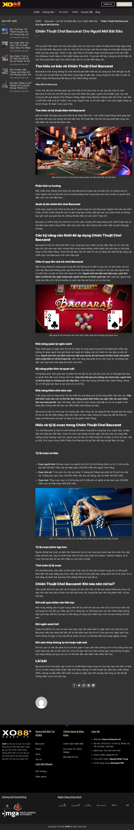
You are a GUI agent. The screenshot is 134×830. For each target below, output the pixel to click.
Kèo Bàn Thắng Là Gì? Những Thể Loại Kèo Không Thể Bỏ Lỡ (21, 85)
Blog (98, 12)
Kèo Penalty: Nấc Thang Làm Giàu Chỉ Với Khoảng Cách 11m (20, 72)
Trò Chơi (63, 12)
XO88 (36, 12)
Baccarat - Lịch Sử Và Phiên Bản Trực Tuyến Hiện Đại (71, 21)
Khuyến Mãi (87, 12)
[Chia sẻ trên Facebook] (74, 685)
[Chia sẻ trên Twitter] (79, 685)
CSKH (75, 12)
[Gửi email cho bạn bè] (84, 685)
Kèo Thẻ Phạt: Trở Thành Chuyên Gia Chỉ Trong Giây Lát (19, 32)
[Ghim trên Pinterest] (88, 685)
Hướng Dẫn (48, 12)
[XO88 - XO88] (15, 4)
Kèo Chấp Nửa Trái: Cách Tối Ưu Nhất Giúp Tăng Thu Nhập (20, 45)
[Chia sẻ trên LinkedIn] (93, 685)
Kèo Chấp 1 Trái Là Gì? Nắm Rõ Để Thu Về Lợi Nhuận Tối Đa (20, 58)
